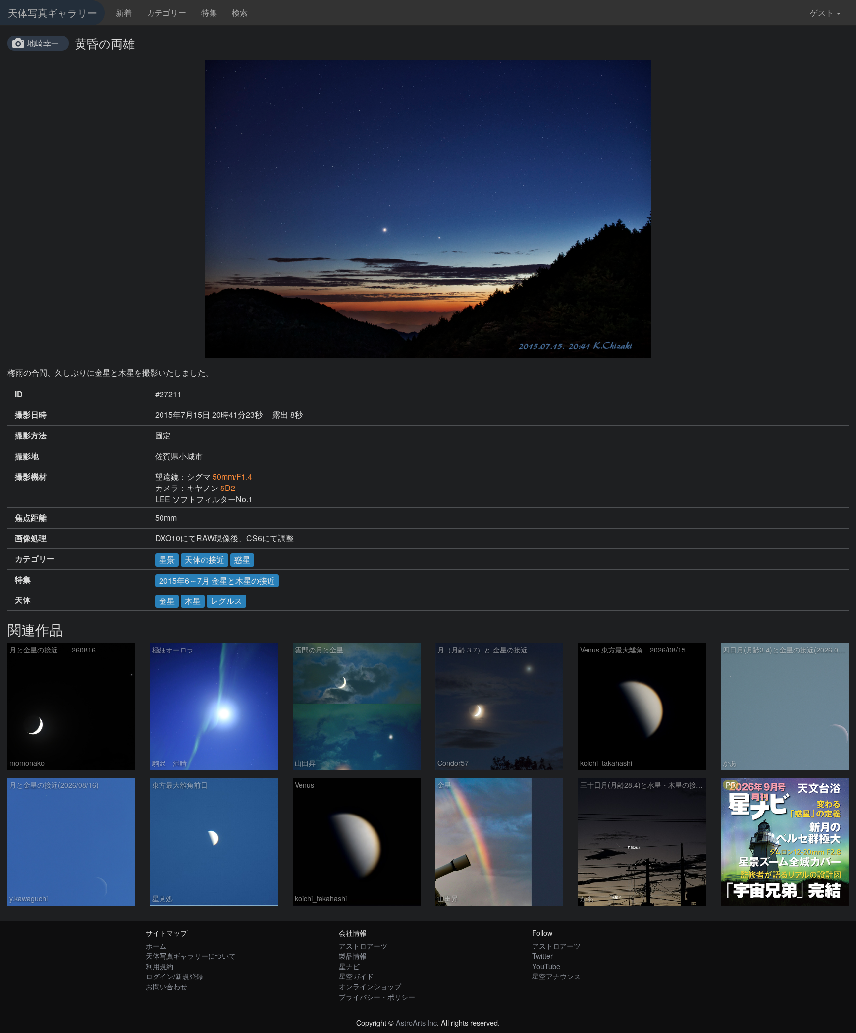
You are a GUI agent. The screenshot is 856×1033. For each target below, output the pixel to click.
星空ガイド (356, 976)
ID (19, 394)
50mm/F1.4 (232, 476)
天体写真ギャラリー (52, 12)
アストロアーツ (363, 945)
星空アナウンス (556, 976)
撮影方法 (31, 435)
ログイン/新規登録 (174, 976)
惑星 (242, 559)
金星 (167, 600)
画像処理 (31, 538)
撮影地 (27, 456)
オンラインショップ (370, 986)
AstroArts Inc (416, 1022)
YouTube (546, 966)
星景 (167, 559)
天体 (23, 600)
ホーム (156, 945)
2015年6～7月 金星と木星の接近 (217, 580)
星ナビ (349, 966)
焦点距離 (31, 517)
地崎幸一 (43, 43)
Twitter (542, 955)
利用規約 (159, 966)
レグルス (226, 600)
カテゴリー (166, 12)
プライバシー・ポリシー (377, 996)
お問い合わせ (166, 986)
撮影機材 (31, 476)
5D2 (227, 487)
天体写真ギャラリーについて (191, 955)
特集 (209, 12)
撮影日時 (31, 414)
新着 (124, 12)
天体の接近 (204, 559)
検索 (240, 12)
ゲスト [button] (822, 12)
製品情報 (353, 955)
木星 (193, 600)
